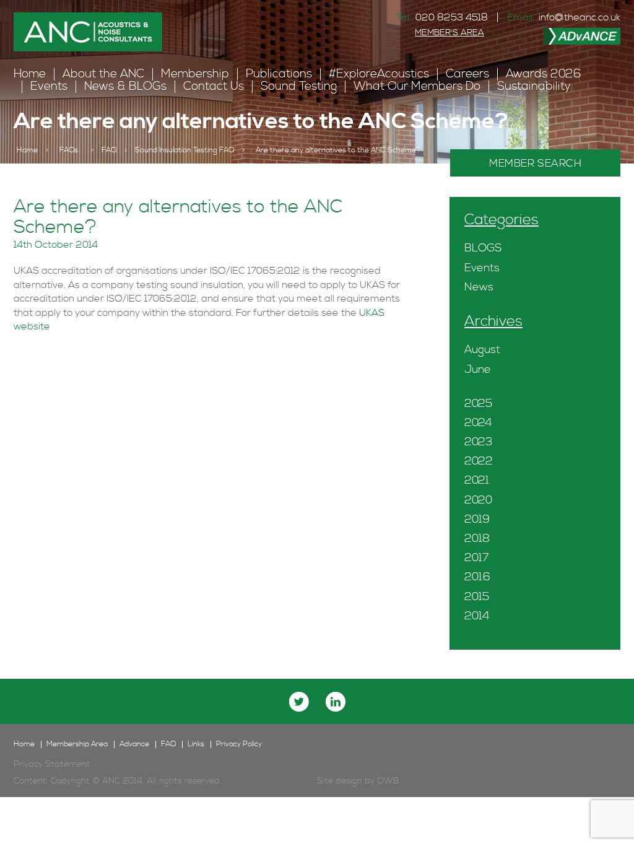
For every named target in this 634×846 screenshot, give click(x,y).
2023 (478, 442)
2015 (476, 597)
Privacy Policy (239, 744)
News (478, 287)
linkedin (335, 702)
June (477, 369)
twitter (299, 702)
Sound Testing (299, 86)
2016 (477, 577)
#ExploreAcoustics (379, 74)
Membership (195, 74)
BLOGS (483, 248)
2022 (478, 461)
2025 (478, 403)
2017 (476, 558)
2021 (476, 480)
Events (48, 86)
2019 (477, 519)
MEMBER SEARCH (535, 163)
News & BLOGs (125, 86)
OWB (388, 781)
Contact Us (213, 86)
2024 (478, 423)
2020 (478, 500)
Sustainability (534, 86)
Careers (467, 74)
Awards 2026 (543, 74)
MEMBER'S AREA (449, 32)
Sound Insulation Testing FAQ (184, 150)
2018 (477, 538)
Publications (279, 74)
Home (30, 74)
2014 (477, 616)
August (482, 349)
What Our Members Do (417, 86)
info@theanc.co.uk (579, 17)
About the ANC (103, 74)
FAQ (109, 150)
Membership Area (77, 744)
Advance (134, 744)
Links (196, 744)
